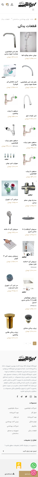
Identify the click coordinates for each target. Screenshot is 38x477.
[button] (12, 5)
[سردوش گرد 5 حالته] (10, 217)
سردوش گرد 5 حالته (11, 229)
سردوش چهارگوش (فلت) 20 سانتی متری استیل (29, 300)
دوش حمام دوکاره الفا (29, 55)
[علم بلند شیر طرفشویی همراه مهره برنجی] (28, 70)
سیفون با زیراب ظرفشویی (31, 172)
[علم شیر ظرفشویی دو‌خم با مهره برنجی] (10, 40)
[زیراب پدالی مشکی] (28, 318)
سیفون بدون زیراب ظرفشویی (11, 142)
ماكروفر (34, 426)
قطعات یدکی (32, 431)
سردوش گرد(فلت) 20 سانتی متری (29, 230)
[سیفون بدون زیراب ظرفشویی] (10, 130)
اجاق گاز (33, 413)
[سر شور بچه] (28, 101)
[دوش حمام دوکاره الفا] (28, 42)
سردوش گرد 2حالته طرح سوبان (29, 263)
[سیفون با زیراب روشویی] (10, 99)
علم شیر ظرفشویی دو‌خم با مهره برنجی (11, 53)
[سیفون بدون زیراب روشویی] (28, 130)
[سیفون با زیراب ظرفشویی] (28, 160)
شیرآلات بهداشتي (12, 426)
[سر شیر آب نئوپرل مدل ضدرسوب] (10, 278)
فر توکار (16, 417)
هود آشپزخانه (14, 413)
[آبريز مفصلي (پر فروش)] (10, 70)
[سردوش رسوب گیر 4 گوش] (10, 245)
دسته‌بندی (9, 474)
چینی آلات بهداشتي (12, 422)
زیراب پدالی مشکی (29, 328)
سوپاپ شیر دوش (12, 163)
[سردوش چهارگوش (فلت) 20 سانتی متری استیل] (28, 284)
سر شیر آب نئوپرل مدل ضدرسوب (11, 286)
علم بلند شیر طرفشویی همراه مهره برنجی (28, 83)
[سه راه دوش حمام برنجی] (28, 188)
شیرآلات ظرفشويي (30, 408)
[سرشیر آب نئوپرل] (10, 188)
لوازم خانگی (32, 422)
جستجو (28, 474)
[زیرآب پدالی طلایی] (10, 320)
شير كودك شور (31, 116)
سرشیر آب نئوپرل (11, 199)
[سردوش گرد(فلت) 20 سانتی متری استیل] (28, 217)
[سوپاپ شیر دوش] (10, 155)
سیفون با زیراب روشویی (12, 112)
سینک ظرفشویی (13, 408)
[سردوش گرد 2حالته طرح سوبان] (28, 248)
